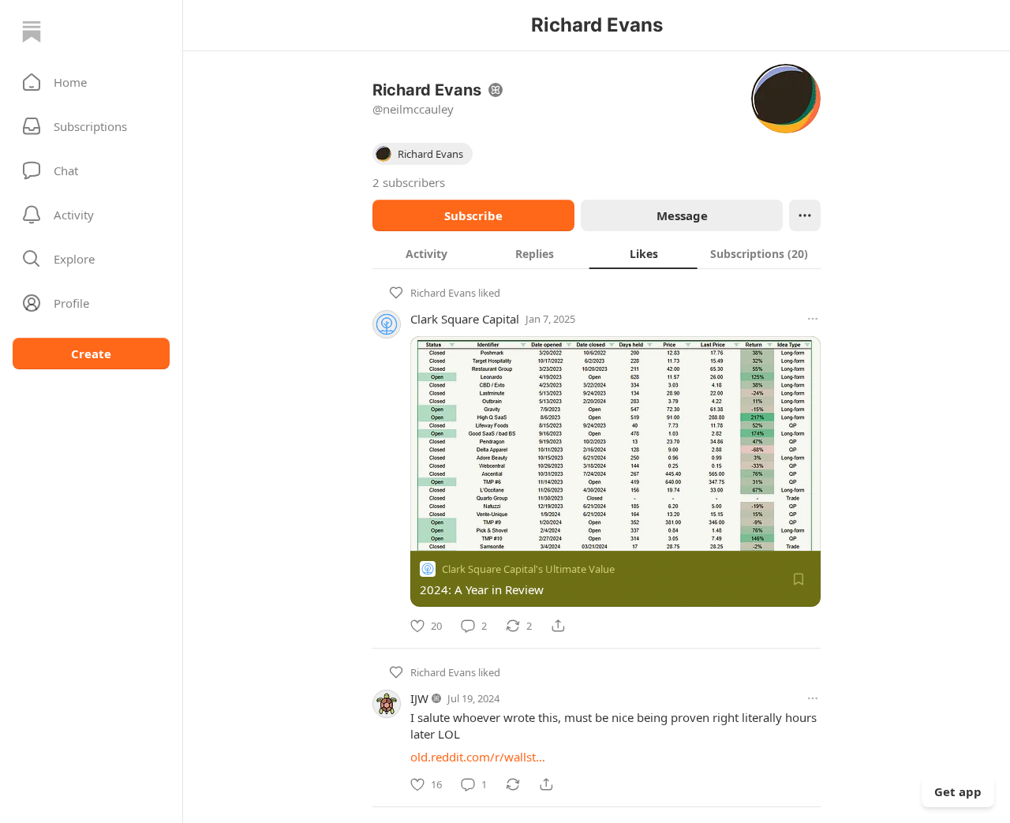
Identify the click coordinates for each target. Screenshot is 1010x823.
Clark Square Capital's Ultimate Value (528, 569)
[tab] (426, 253)
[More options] (812, 318)
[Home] (31, 32)
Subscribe (473, 215)
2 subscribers (408, 182)
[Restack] (512, 784)
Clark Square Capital (464, 319)
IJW (419, 698)
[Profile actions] (805, 215)
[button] (91, 82)
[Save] (798, 579)
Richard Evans (443, 293)
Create (91, 353)
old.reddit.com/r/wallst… (477, 757)
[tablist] (596, 253)
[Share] (557, 625)
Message (682, 215)
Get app (958, 791)
